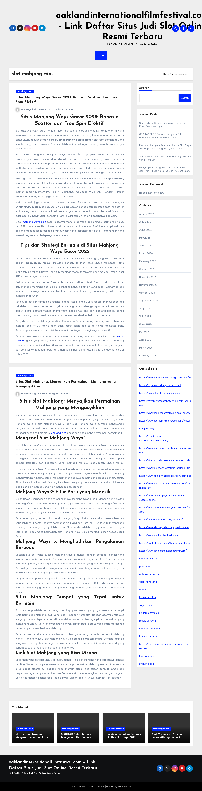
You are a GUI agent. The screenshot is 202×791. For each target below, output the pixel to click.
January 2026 (147, 269)
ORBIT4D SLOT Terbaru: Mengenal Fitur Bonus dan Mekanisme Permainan (78, 737)
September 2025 (148, 300)
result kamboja (147, 620)
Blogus (110, 786)
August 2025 (146, 308)
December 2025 (148, 277)
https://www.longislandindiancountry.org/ (163, 550)
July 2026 (145, 222)
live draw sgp (146, 656)
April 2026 (145, 245)
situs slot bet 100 (148, 558)
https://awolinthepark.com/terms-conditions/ (165, 543)
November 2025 (148, 284)
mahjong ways (147, 428)
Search (144, 87)
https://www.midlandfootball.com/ (158, 535)
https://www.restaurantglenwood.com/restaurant (167, 420)
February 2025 (147, 355)
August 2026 (146, 214)
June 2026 (145, 229)
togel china (145, 605)
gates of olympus (149, 574)
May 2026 (145, 237)
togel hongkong (148, 581)
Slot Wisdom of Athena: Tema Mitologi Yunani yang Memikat (167, 737)
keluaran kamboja (149, 613)
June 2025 (145, 324)
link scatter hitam (149, 636)
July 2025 (145, 316)
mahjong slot (58, 432)
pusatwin (144, 566)
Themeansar (125, 786)
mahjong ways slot (34, 221)
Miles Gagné (27, 109)
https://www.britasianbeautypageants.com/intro (166, 377)
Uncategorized (25, 91)
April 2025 (145, 339)
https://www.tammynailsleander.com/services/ (165, 475)
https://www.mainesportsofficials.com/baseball (165, 413)
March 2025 (146, 347)
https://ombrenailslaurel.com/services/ (161, 519)
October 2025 (147, 292)
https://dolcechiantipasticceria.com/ (159, 393)
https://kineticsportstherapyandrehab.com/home (166, 460)
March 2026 (146, 253)
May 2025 (144, 332)
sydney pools (146, 663)
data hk (143, 589)
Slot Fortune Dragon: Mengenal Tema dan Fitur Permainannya (32, 737)
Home (101, 55)
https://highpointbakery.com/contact (160, 385)
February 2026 (147, 261)
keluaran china (147, 597)
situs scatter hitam (150, 628)
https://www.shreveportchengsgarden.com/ (164, 527)
